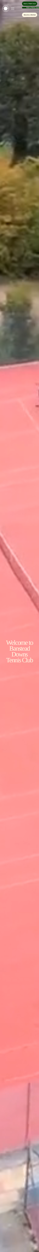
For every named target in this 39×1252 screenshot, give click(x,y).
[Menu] (12, 8)
